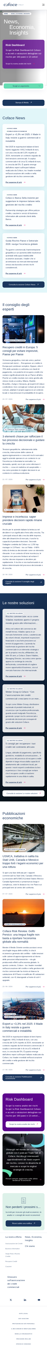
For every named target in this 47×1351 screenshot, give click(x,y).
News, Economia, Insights (33, 1239)
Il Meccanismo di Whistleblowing (23, 1328)
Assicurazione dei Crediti (13, 1244)
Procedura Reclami (23, 1339)
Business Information (12, 1249)
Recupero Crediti (11, 1261)
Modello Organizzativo (23, 1334)
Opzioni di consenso (23, 1344)
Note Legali (23, 1313)
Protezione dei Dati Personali (23, 1323)
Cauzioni (8, 1266)
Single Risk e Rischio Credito (12, 1255)
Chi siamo (30, 1246)
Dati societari (23, 1318)
